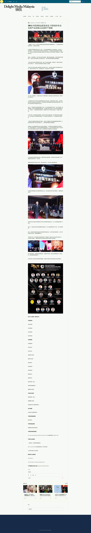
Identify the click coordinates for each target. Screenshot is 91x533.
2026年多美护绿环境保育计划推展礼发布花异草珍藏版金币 (45, 495)
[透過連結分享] (35, 475)
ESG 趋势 (56, 16)
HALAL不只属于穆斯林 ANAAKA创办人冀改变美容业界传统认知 (29, 495)
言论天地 (29, 16)
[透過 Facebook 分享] (28, 475)
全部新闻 (24, 16)
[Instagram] (84, 1)
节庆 (33, 16)
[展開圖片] (33, 246)
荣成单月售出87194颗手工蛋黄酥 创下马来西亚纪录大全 (61, 495)
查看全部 (66, 483)
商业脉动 (37, 16)
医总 (29, 469)
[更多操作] (62, 22)
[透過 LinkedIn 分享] (33, 475)
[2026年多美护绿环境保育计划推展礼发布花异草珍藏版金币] (45, 489)
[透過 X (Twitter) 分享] (30, 475)
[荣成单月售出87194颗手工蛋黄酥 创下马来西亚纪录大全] (61, 489)
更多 (60, 16)
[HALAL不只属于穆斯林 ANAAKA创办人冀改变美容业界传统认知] (30, 489)
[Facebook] (82, 1)
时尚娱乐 (42, 16)
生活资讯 (47, 16)
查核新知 (51, 16)
